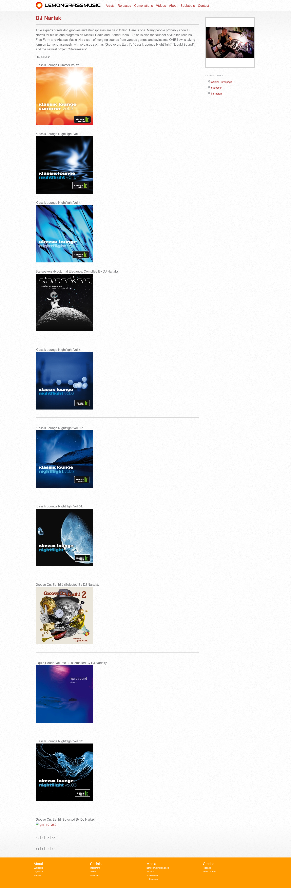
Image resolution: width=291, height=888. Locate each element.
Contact (203, 5)
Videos (161, 5)
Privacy (37, 875)
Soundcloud (152, 875)
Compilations (143, 5)
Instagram (217, 93)
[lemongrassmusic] (68, 6)
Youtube (150, 871)
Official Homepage (221, 82)
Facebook (216, 87)
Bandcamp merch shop (157, 867)
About (173, 5)
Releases (124, 5)
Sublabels (188, 5)
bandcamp (95, 875)
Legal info (38, 871)
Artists (110, 5)
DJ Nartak (48, 17)
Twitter (93, 871)
